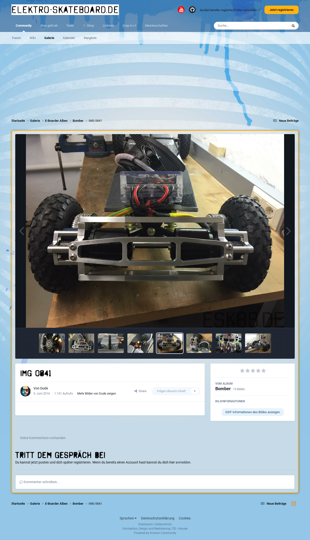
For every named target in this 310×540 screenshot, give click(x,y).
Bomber (223, 388)
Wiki (33, 38)
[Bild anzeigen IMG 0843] (258, 343)
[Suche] (293, 26)
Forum (16, 38)
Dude (44, 388)
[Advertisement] (155, 78)
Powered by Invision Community (155, 533)
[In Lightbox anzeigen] (155, 231)
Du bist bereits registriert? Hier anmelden (229, 10)
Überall (276, 25)
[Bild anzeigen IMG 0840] (199, 343)
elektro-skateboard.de (65, 9)
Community (24, 25)
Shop (90, 25)
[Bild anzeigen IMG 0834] (81, 343)
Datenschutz (163, 524)
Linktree (108, 25)
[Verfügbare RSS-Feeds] (294, 503)
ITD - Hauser (180, 528)
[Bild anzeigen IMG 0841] (170, 343)
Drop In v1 (129, 25)
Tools (70, 25)
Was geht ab (49, 25)
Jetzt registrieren (282, 10)
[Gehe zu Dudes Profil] (25, 391)
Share (142, 391)
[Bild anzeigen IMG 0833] (111, 343)
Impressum (145, 524)
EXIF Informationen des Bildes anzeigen (252, 412)
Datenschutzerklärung (157, 518)
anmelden (183, 462)
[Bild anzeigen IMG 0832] (140, 343)
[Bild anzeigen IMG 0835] (229, 343)
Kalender (69, 38)
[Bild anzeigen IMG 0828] (52, 343)
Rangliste (90, 38)
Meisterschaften (156, 25)
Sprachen (127, 518)
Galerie (49, 38)
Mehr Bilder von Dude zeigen (96, 393)
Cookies (185, 518)
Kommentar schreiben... (41, 482)
